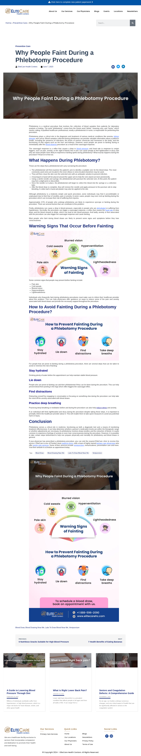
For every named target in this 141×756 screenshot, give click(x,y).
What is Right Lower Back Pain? (70, 690)
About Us (53, 11)
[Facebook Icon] (107, 736)
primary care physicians (105, 443)
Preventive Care (20, 23)
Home (8, 23)
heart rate (109, 210)
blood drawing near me (56, 453)
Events (106, 11)
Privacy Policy (87, 741)
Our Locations (70, 737)
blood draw (40, 453)
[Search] (132, 23)
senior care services (41, 445)
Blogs (96, 11)
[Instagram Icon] (111, 736)
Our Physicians (83, 11)
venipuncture (97, 453)
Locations (118, 11)
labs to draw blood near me (78, 453)
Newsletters (132, 11)
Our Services (66, 11)
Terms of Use (87, 744)
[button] (113, 67)
